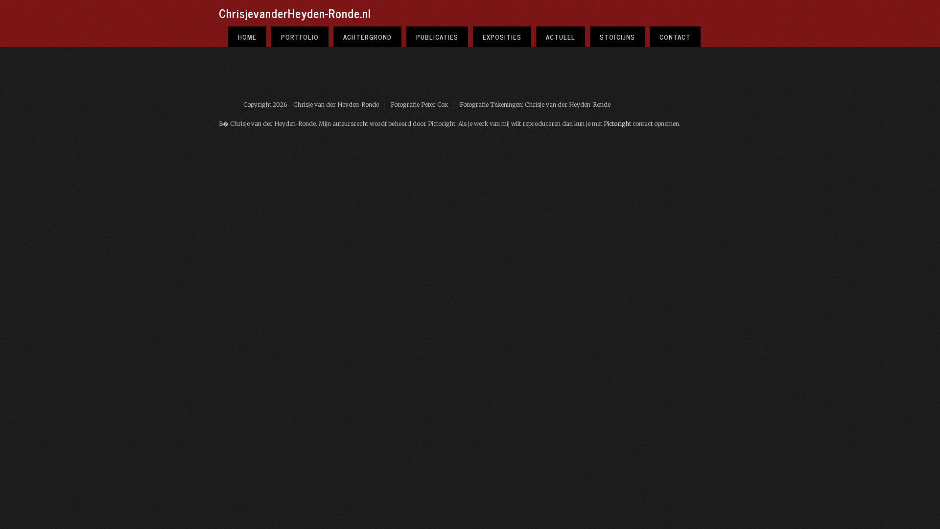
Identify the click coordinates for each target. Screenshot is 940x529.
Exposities (502, 36)
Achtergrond (367, 36)
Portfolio (300, 36)
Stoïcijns (617, 36)
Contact (675, 36)
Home (247, 36)
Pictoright (617, 123)
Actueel (560, 36)
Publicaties (437, 36)
